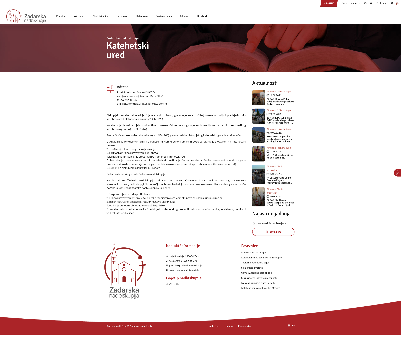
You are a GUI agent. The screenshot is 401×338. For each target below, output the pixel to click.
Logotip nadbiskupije (184, 278)
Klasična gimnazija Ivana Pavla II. (258, 283)
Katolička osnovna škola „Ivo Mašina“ (260, 288)
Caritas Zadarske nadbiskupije (256, 272)
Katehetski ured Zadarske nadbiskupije (261, 257)
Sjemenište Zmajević (252, 267)
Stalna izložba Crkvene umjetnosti (259, 278)
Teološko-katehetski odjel (255, 262)
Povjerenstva (164, 16)
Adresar (185, 16)
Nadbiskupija (100, 16)
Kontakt (202, 16)
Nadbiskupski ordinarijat (253, 252)
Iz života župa (284, 91)
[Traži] (392, 3)
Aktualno (79, 16)
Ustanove (142, 16)
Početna (61, 16)
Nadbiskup (122, 16)
